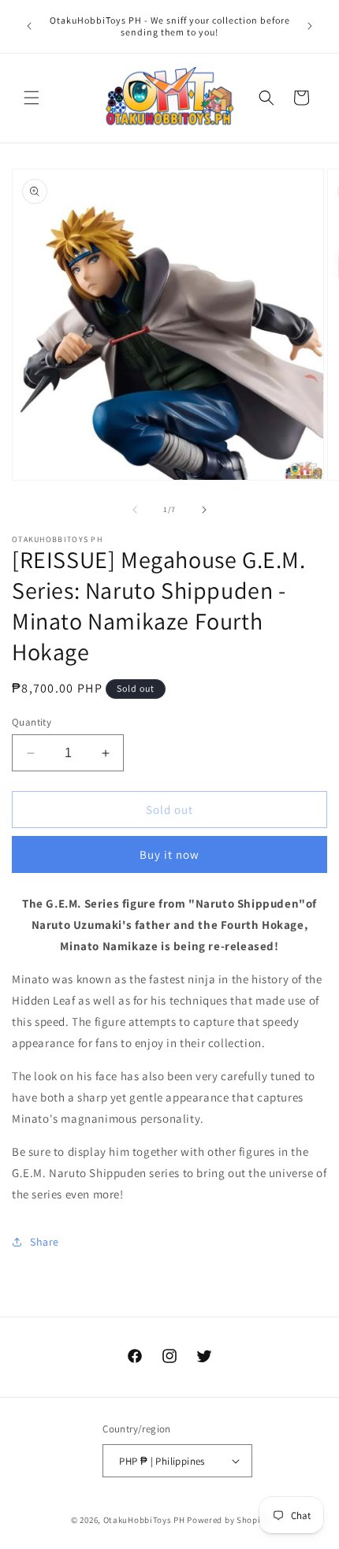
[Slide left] (134, 509)
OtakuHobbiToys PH (144, 1519)
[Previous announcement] (29, 26)
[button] (31, 97)
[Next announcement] (309, 26)
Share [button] (44, 1242)
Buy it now (169, 854)
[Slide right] (204, 509)
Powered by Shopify (227, 1519)
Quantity (31, 722)
